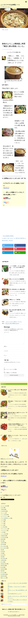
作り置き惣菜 (3, 537)
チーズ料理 (3, 527)
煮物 (1, 556)
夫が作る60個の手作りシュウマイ (15, 593)
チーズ (2, 525)
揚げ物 (2, 544)
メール (6, 351)
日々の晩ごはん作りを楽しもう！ (14, 611)
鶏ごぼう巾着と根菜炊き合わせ (12, 323)
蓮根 (21, 238)
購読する (4, 383)
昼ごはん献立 (3, 546)
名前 (5, 346)
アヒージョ (3, 513)
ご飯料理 (2, 509)
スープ (2, 521)
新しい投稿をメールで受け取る (10, 372)
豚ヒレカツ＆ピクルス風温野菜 (16, 279)
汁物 (1, 553)
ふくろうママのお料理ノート (10, 5)
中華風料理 (3, 535)
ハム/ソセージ (4, 530)
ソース (2, 523)
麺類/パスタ (3, 577)
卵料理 (2, 539)
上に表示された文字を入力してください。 (12, 362)
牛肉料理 (2, 560)
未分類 (2, 551)
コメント (6, 332)
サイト (5, 355)
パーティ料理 (3, 534)
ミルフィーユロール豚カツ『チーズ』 (14, 321)
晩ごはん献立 (3, 548)
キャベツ (11, 238)
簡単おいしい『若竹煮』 (15, 299)
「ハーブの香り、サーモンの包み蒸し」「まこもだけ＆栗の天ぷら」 (17, 267)
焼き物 (2, 555)
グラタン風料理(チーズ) (5, 518)
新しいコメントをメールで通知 (10, 369)
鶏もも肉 (11, 240)
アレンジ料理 (3, 514)
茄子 (19, 238)
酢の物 (2, 567)
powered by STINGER (16, 615)
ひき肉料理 (3, 511)
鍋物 (1, 570)
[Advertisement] (14, 36)
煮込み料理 (3, 558)
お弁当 (2, 507)
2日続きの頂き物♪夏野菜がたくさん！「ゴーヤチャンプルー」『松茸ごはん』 (17, 424)
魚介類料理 (3, 574)
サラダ (2, 520)
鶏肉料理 (2, 576)
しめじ (8, 238)
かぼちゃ (5, 238)
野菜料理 (11, 235)
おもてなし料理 (4, 506)
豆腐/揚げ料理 (4, 563)
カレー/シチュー (4, 516)
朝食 (1, 549)
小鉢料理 (2, 542)
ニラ (15, 238)
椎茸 (17, 238)
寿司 (1, 541)
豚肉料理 (8, 235)
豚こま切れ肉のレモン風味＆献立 (17, 289)
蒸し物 (4, 235)
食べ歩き (2, 572)
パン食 (2, 532)
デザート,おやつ (4, 528)
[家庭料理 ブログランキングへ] (14, 198)
